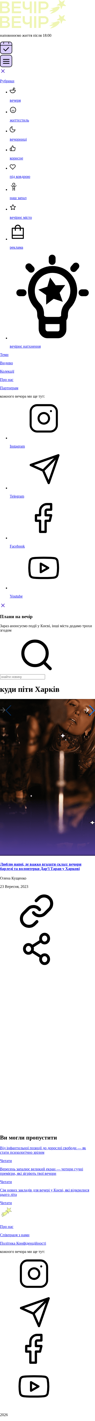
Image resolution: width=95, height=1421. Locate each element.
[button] (89, 710)
